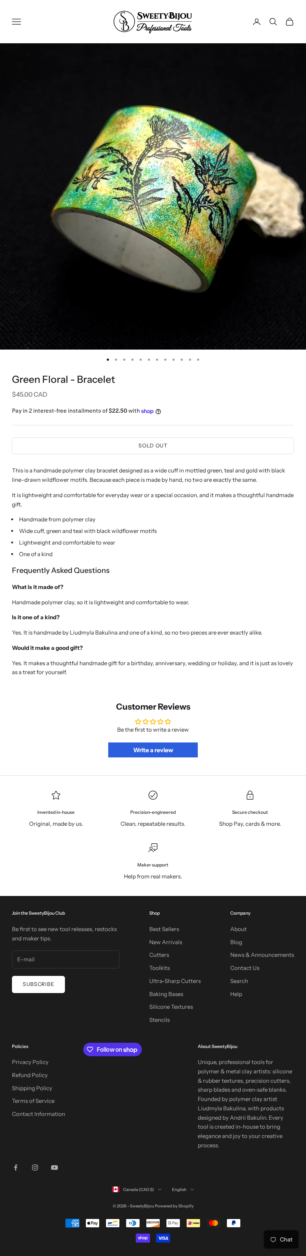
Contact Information (38, 1113)
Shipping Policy (32, 1088)
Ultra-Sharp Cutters (175, 980)
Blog (236, 942)
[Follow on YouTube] (54, 1167)
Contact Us (244, 967)
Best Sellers (164, 929)
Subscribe (38, 984)
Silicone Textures (171, 1006)
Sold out (153, 445)
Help (236, 994)
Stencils (159, 1019)
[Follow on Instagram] (35, 1167)
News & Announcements (262, 954)
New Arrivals (165, 942)
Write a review (153, 750)
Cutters (159, 954)
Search (239, 980)
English (179, 1189)
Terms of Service (33, 1100)
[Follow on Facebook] (15, 1167)
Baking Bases (166, 994)
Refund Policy (30, 1075)
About (238, 929)
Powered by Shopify (174, 1206)
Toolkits (159, 967)
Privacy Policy (30, 1062)
